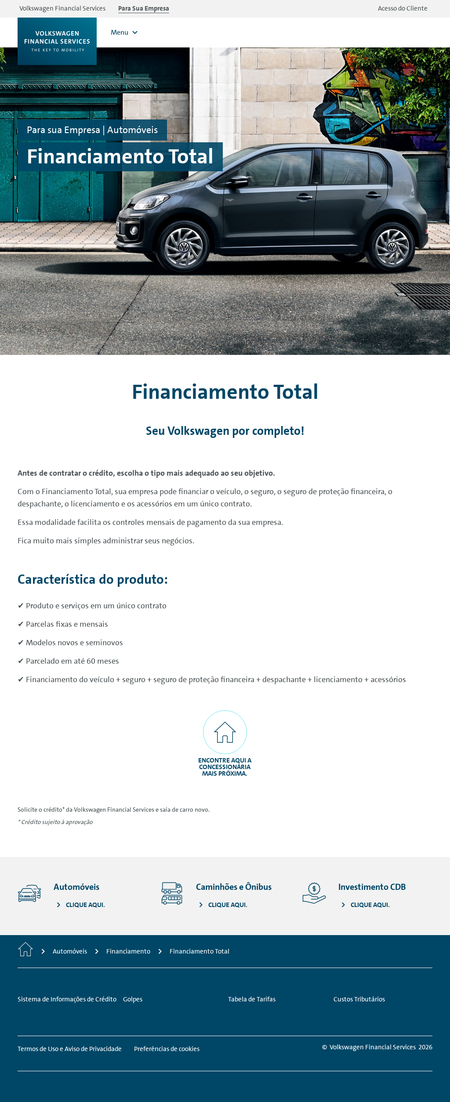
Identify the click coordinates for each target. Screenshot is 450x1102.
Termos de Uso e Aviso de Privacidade (70, 1048)
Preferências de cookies (167, 1048)
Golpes (132, 999)
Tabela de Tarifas (252, 999)
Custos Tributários (359, 999)
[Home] (25, 951)
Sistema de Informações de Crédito (67, 999)
